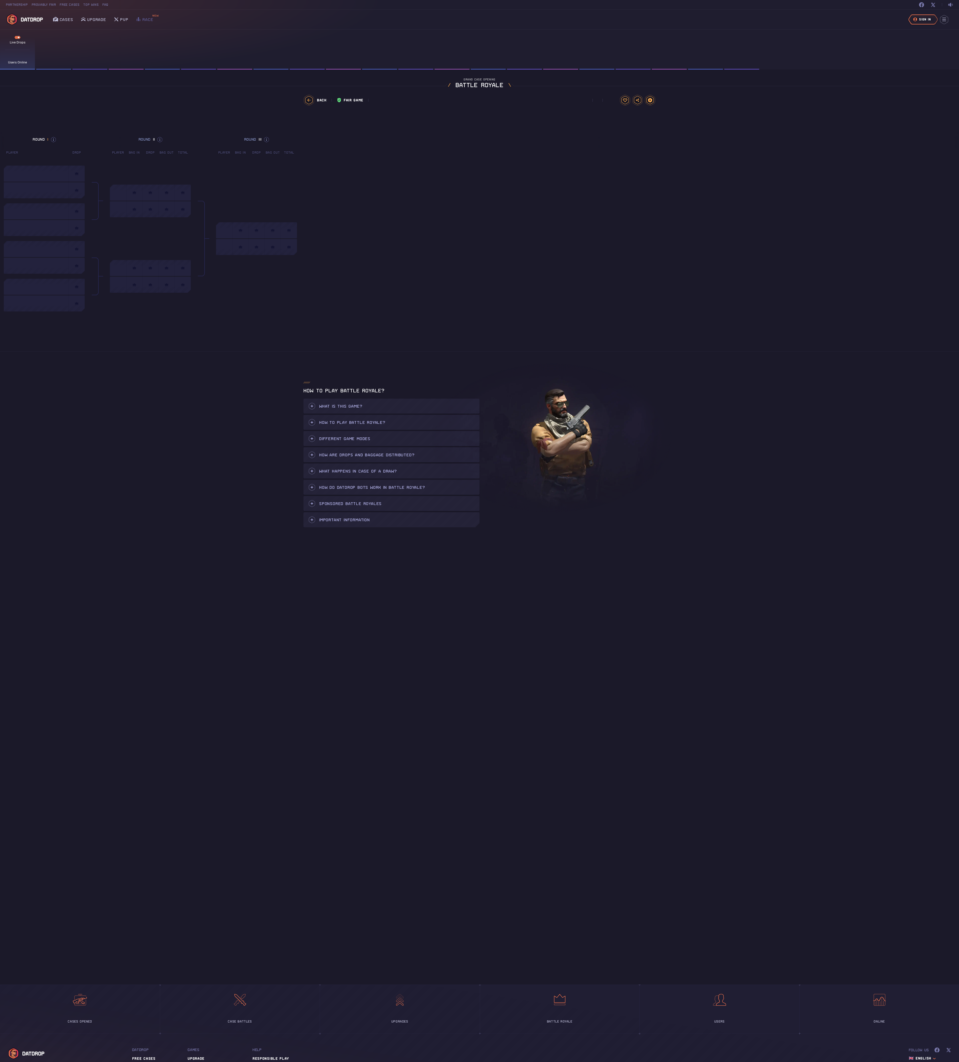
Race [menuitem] (147, 18)
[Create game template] (625, 100)
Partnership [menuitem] (17, 4)
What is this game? (340, 406)
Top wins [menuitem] (91, 4)
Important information (344, 519)
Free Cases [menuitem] (69, 4)
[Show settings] (650, 100)
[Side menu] (944, 19)
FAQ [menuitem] (105, 4)
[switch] (950, 4)
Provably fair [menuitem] (44, 4)
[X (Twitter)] (933, 4)
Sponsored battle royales (350, 503)
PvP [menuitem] (124, 18)
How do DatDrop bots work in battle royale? (372, 487)
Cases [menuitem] (66, 19)
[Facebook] (921, 4)
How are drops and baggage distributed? (366, 454)
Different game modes (344, 438)
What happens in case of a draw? (358, 471)
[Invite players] (637, 100)
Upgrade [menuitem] (96, 19)
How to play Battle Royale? (352, 422)
